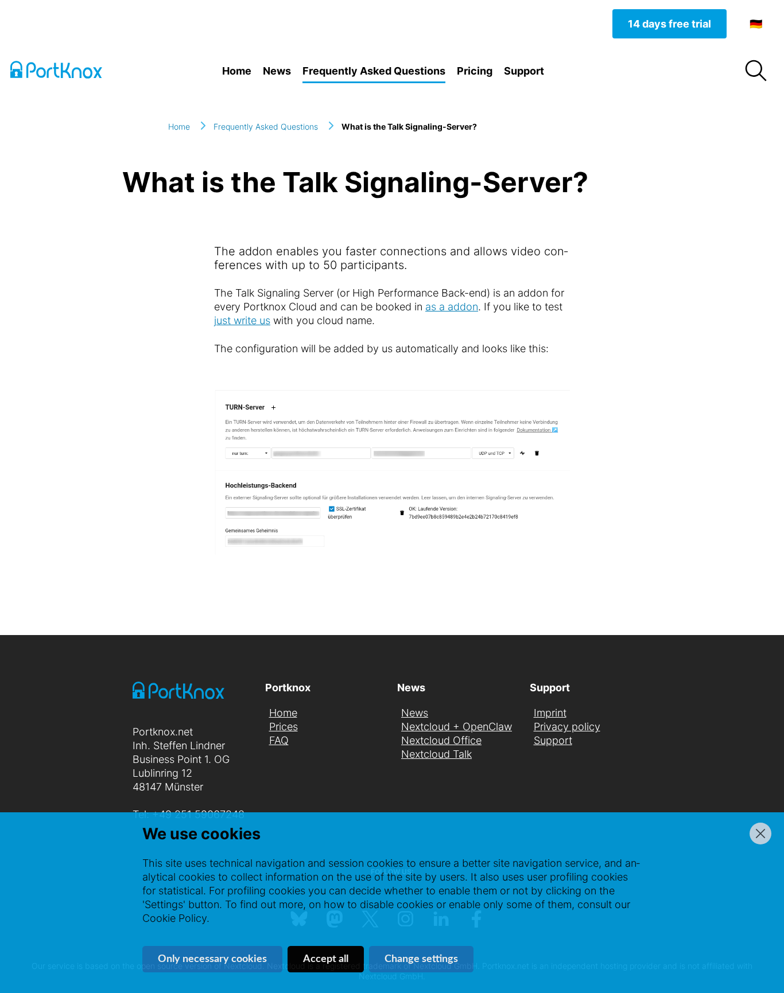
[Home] (67, 71)
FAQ (279, 740)
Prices (283, 727)
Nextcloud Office (441, 740)
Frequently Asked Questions (373, 71)
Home (236, 71)
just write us (242, 320)
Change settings (421, 959)
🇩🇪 (756, 24)
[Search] (755, 71)
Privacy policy (567, 727)
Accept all (325, 959)
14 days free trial (669, 24)
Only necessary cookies (212, 959)
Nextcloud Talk (436, 754)
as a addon (451, 307)
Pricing (474, 71)
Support (524, 71)
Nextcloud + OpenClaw (456, 727)
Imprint (550, 713)
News (277, 71)
